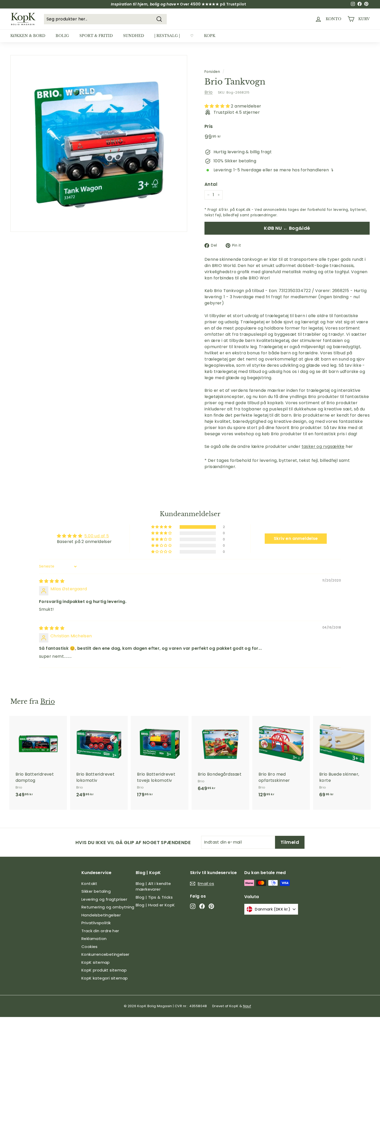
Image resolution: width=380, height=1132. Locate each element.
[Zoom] (99, 143)
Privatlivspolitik (96, 923)
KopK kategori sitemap (104, 978)
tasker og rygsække (323, 446)
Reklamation (94, 938)
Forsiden (212, 71)
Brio (208, 92)
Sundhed (133, 35)
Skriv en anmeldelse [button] (296, 538)
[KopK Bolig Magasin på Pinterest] (211, 906)
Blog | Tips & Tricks (154, 897)
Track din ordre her (100, 931)
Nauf (247, 1006)
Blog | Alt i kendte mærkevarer (153, 886)
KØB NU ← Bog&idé (287, 228)
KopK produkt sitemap (104, 970)
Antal (210, 184)
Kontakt (89, 883)
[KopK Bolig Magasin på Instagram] (192, 906)
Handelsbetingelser (101, 915)
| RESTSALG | (167, 35)
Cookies (89, 946)
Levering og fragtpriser (104, 899)
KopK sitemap (95, 962)
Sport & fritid (96, 35)
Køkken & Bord (27, 35)
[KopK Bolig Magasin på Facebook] (202, 906)
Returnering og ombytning (107, 907)
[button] (217, 106)
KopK (209, 35)
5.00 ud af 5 (96, 536)
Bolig (62, 35)
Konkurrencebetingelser (105, 954)
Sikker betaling (96, 891)
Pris (208, 126)
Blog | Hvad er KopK (155, 905)
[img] (51, 581)
